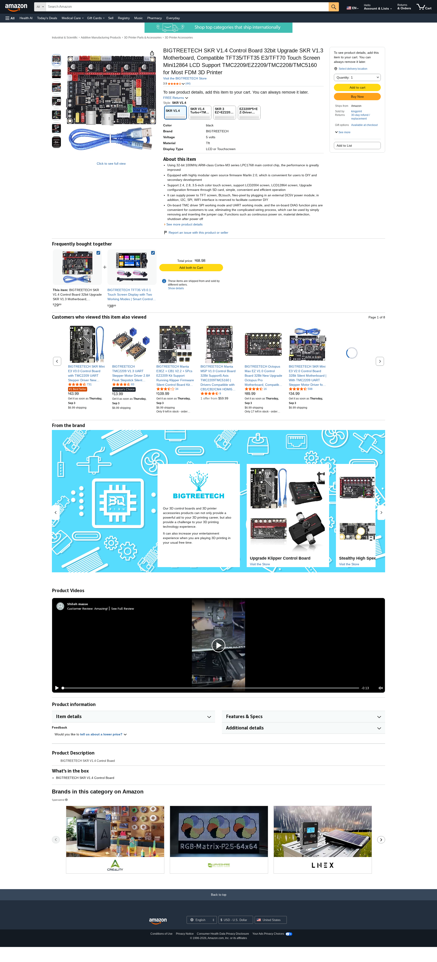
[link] (132, 267)
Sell (110, 18)
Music (138, 18)
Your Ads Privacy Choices (268, 933)
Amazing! (101, 608)
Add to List (344, 145)
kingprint (356, 111)
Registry (124, 18)
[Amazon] (17, 7)
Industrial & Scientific (65, 37)
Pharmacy (154, 18)
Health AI (26, 18)
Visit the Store (260, 564)
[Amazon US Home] (158, 921)
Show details (176, 288)
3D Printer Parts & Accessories (143, 37)
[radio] (56, 60)
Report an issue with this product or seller (198, 232)
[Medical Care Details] (83, 18)
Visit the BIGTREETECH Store (185, 78)
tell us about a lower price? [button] (101, 734)
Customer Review (80, 608)
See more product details (184, 224)
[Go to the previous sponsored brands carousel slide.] (56, 839)
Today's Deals (47, 18)
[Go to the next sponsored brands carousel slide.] (381, 839)
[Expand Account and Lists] (391, 8)
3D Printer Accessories (179, 37)
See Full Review (122, 608)
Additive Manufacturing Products (101, 37)
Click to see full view (111, 163)
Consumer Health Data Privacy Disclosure (223, 933)
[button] (10, 18)
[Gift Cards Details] (104, 18)
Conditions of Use (161, 933)
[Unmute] (381, 688)
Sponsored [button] (58, 799)
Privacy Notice (185, 933)
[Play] (55, 688)
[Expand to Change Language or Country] (358, 8)
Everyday (173, 18)
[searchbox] (187, 7)
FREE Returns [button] (174, 98)
